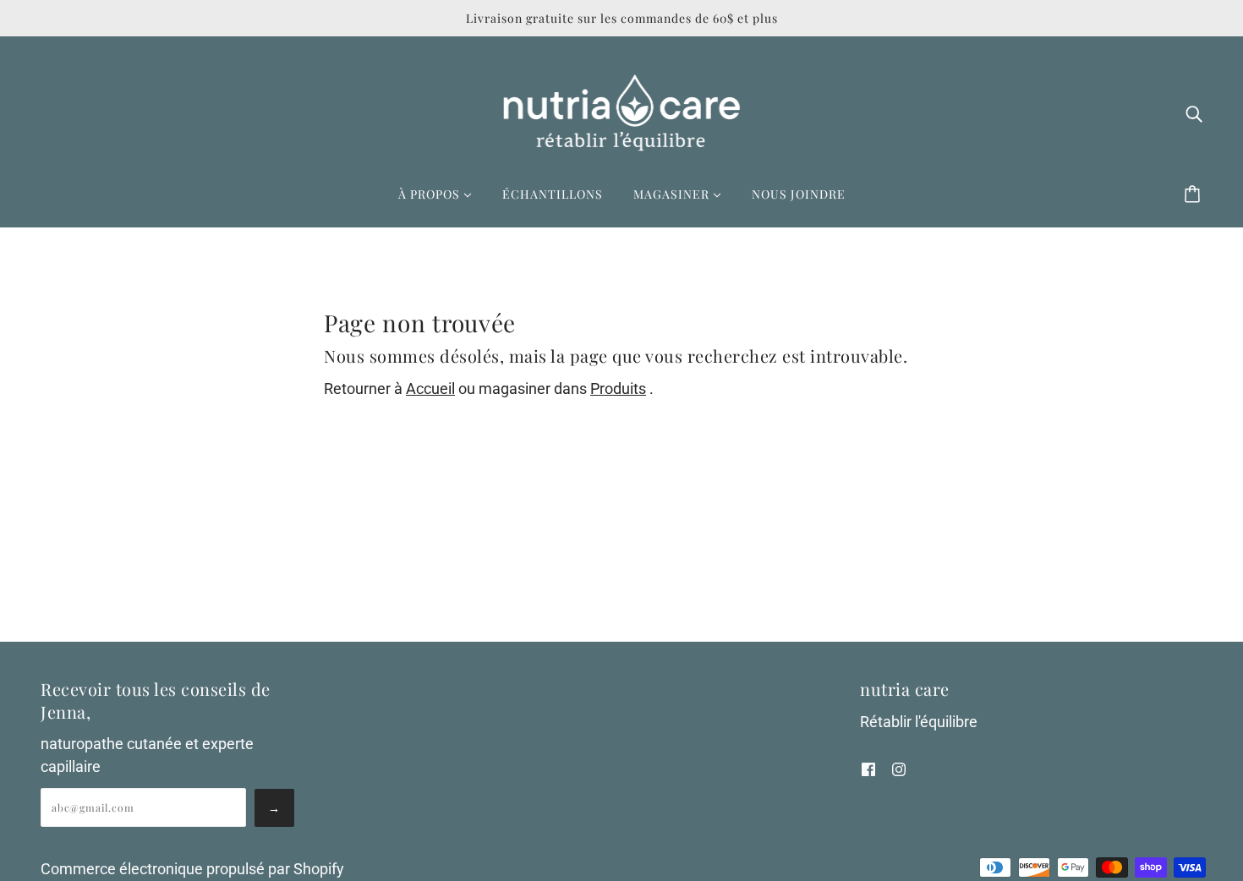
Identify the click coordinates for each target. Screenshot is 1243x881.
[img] (1194, 113)
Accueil (430, 388)
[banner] (622, 111)
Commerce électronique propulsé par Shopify (192, 869)
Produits (618, 388)
